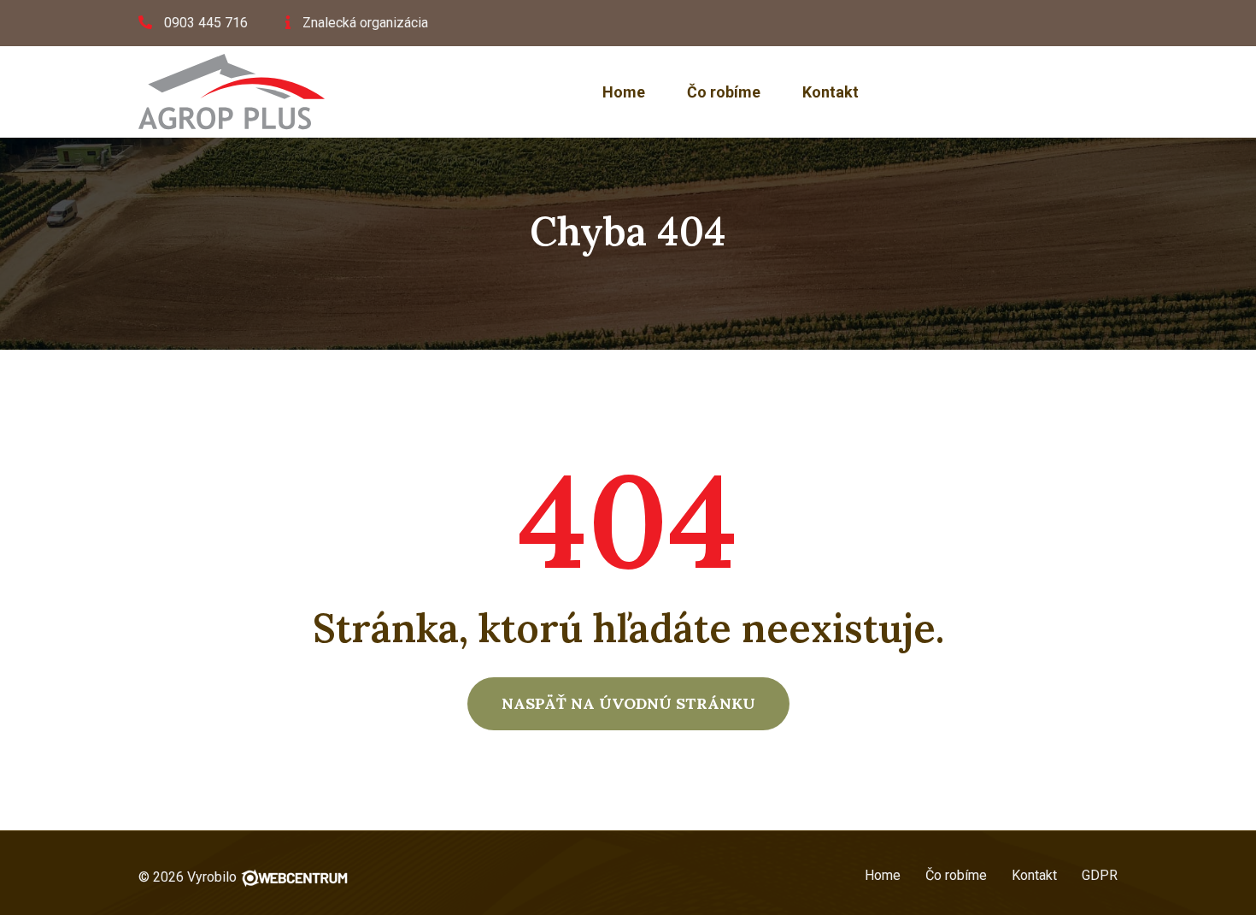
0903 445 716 (206, 23)
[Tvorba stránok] (294, 877)
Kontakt (830, 92)
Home (623, 92)
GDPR (1100, 875)
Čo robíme (723, 92)
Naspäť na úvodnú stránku (628, 703)
